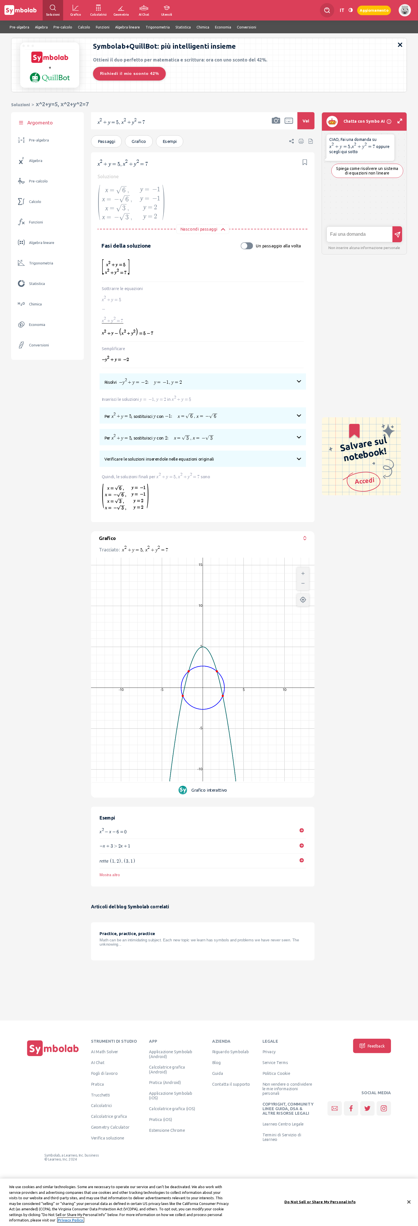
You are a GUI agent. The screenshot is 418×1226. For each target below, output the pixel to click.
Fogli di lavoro (104, 1073)
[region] (209, 1202)
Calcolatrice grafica (109, 1116)
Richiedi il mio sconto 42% (129, 73)
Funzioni (36, 222)
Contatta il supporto (231, 1084)
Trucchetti (100, 1094)
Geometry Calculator (110, 1127)
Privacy (269, 1052)
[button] (276, 124)
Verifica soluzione (107, 1137)
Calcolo (35, 202)
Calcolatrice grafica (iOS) (172, 1108)
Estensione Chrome (167, 1130)
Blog (216, 1062)
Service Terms (275, 1062)
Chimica (35, 304)
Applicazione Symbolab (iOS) (170, 1095)
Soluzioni (20, 104)
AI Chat (98, 1062)
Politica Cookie (276, 1073)
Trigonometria (41, 263)
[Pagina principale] (53, 1056)
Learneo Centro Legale (283, 1124)
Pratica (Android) (165, 1082)
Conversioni (39, 345)
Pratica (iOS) (160, 1119)
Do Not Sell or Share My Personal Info (320, 1202)
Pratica (97, 1084)
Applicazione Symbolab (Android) (170, 1054)
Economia (37, 325)
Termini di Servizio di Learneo (281, 1137)
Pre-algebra (39, 140)
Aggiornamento (374, 10)
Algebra (35, 161)
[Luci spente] (351, 10)
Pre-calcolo (38, 181)
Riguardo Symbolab (230, 1052)
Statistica (37, 284)
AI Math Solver (104, 1052)
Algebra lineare (41, 243)
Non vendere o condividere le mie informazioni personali (287, 1089)
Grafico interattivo (209, 790)
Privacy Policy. (71, 1220)
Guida (217, 1073)
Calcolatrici (101, 1105)
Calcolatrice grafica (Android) (167, 1069)
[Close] (409, 1202)
